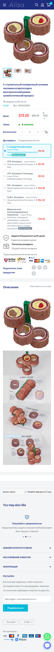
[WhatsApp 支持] (47, 636)
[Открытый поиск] (36, 4)
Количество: (10, 132)
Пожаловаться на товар (40, 286)
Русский (10, 622)
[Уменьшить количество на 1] (22, 132)
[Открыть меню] (4, 5)
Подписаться (15, 607)
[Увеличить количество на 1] (38, 132)
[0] (48, 5)
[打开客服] (47, 645)
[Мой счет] (42, 4)
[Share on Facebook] (34, 267)
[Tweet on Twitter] (45, 267)
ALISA (6, 105)
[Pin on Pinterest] (39, 267)
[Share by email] (34, 273)
